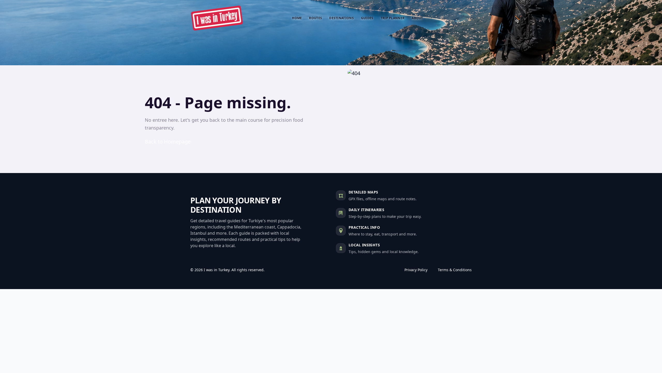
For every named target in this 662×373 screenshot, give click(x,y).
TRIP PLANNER (393, 18)
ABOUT (417, 18)
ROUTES (315, 18)
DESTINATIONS (341, 18)
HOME (297, 18)
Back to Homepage (168, 141)
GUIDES (367, 18)
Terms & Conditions (455, 269)
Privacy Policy (415, 269)
